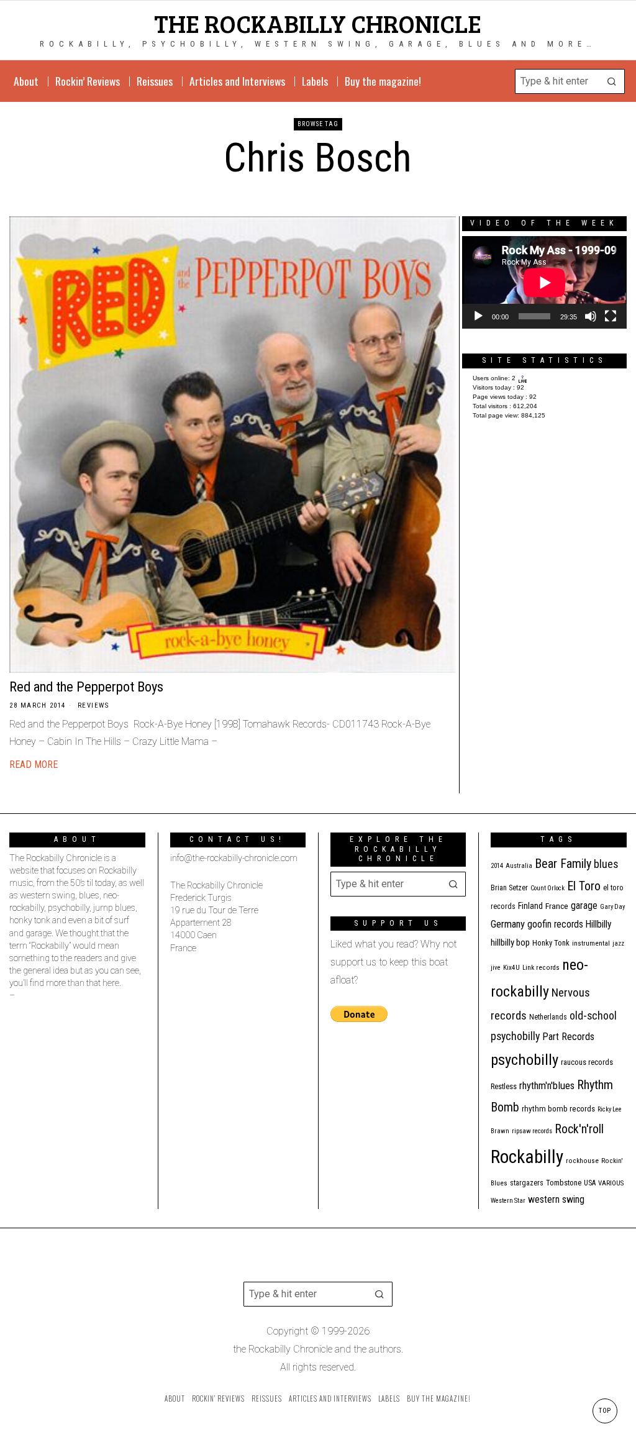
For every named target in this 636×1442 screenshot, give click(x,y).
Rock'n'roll (579, 1129)
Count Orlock (547, 888)
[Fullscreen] (610, 316)
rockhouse (582, 1161)
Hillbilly (599, 924)
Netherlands (548, 1017)
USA (590, 1183)
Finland (530, 906)
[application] (544, 282)
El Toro (584, 885)
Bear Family (563, 863)
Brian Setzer (509, 887)
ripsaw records (532, 1131)
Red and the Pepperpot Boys (86, 686)
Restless (504, 1086)
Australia (519, 866)
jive (496, 968)
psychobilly (524, 1060)
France (556, 906)
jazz (618, 943)
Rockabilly (527, 1156)
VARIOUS (611, 1183)
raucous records (587, 1062)
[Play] (478, 316)
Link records (541, 968)
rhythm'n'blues (547, 1086)
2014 (497, 866)
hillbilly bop (510, 942)
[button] (612, 81)
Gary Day (612, 907)
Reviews (93, 705)
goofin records (555, 924)
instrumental (591, 943)
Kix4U (511, 968)
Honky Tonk (551, 942)
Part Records (568, 1037)
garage (584, 905)
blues (606, 863)
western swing (556, 1199)
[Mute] (590, 316)
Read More (33, 764)
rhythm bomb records (558, 1108)
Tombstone (563, 1182)
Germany (508, 924)
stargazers (526, 1183)
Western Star (508, 1201)
